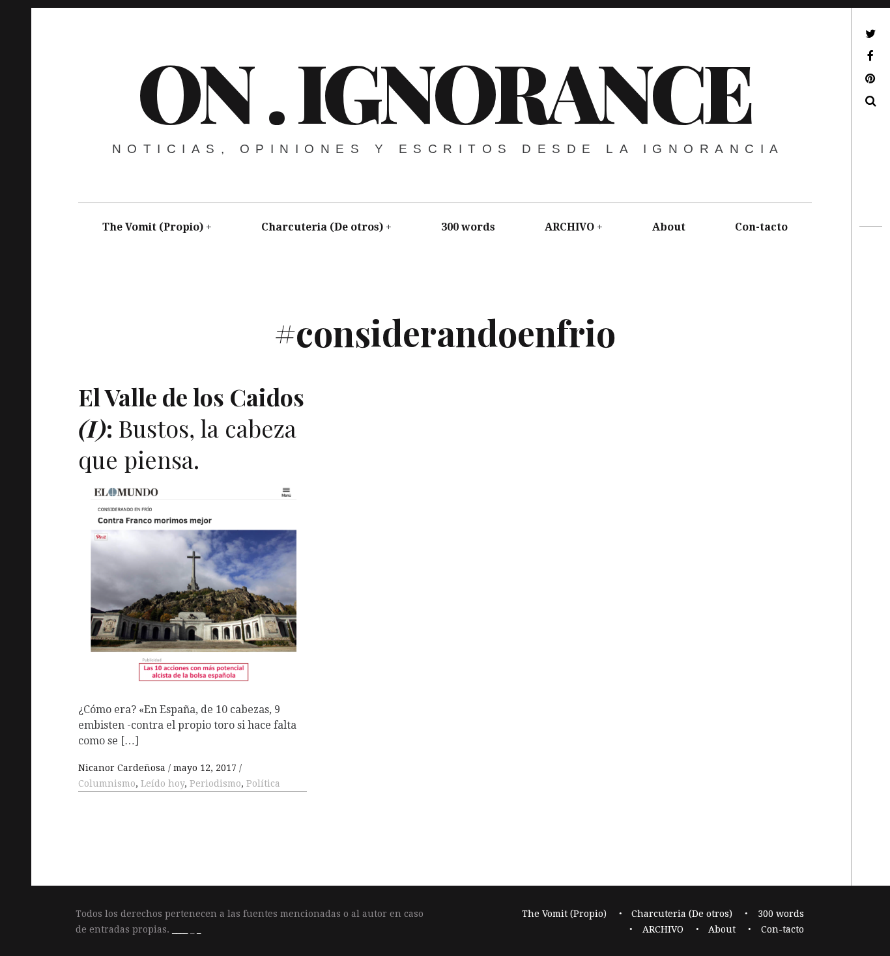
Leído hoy (162, 783)
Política (263, 783)
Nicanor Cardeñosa (123, 768)
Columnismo (107, 783)
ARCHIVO (569, 227)
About (668, 227)
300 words (468, 227)
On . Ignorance (444, 90)
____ (180, 929)
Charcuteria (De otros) (322, 227)
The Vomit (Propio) (152, 227)
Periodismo (215, 783)
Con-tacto (761, 227)
